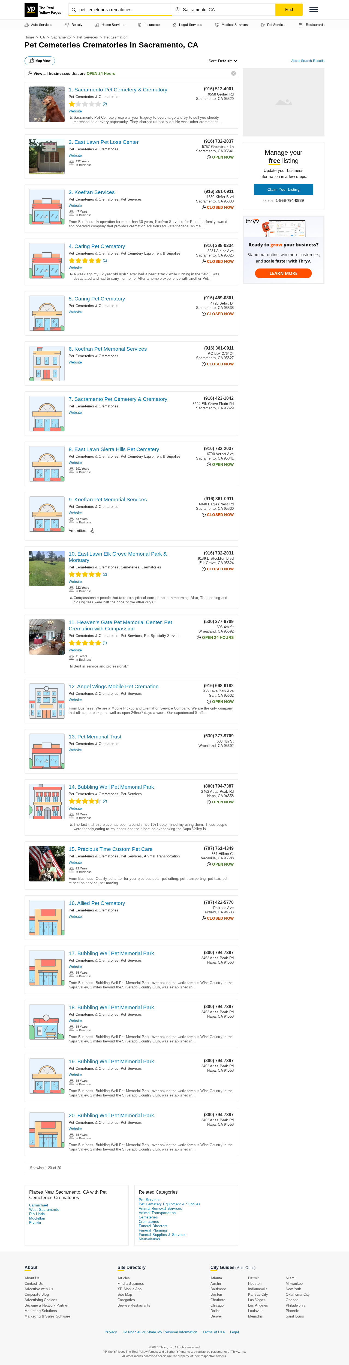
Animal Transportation (162, 856)
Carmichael (38, 1205)
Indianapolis (257, 1289)
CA (42, 37)
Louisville (255, 1311)
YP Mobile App (130, 1289)
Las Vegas (256, 1300)
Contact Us (34, 1283)
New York (293, 1289)
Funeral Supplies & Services (163, 1235)
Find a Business (131, 1283)
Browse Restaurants (134, 1305)
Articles (124, 1278)
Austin (215, 1283)
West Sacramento (44, 1210)
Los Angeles (258, 1305)
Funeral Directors (153, 1226)
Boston (216, 1294)
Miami (291, 1278)
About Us (32, 1278)
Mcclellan (37, 1218)
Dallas (215, 1311)
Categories (126, 1300)
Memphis (255, 1316)
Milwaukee (294, 1283)
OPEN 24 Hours (101, 73)
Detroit (253, 1278)
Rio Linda (37, 1214)
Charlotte (217, 1300)
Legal (234, 1332)
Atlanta (216, 1278)
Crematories (151, 567)
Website (75, 111)
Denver (216, 1316)
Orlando (292, 1300)
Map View (43, 61)
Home (29, 37)
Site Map (125, 1294)
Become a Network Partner (46, 1305)
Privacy (111, 1332)
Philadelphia (295, 1305)
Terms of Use (213, 1332)
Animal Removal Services (160, 1208)
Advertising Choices (41, 1300)
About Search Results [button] (307, 61)
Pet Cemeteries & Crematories (94, 97)
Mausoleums (149, 1239)
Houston (254, 1283)
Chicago (217, 1305)
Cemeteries (130, 567)
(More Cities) (245, 1268)
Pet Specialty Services (162, 636)
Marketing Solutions (41, 1311)
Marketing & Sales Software (47, 1316)
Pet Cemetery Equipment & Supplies (151, 253)
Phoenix (292, 1311)
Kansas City (258, 1294)
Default (225, 61)
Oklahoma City (298, 1294)
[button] (313, 9)
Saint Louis (295, 1316)
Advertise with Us (39, 1289)
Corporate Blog (37, 1294)
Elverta (35, 1223)
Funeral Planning (153, 1230)
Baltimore (218, 1289)
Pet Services (87, 37)
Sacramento (61, 37)
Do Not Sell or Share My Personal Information (160, 1332)
